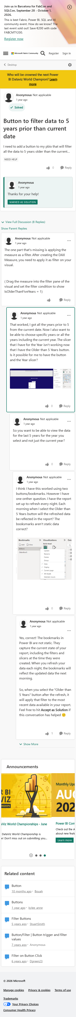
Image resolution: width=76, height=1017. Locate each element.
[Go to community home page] (24, 53)
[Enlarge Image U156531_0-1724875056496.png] (44, 559)
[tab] (36, 855)
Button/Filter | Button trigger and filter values (39, 937)
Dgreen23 (36, 961)
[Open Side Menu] (5, 53)
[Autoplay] (31, 855)
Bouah (39, 891)
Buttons (17, 902)
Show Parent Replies (14, 228)
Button (16, 886)
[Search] (42, 53)
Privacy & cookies (39, 990)
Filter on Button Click (27, 955)
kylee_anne (35, 908)
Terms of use (63, 990)
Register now (13, 38)
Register (54, 53)
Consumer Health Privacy (19, 1010)
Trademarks (10, 998)
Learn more (15, 840)
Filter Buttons (21, 918)
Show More (30, 744)
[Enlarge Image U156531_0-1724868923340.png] (40, 379)
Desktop (12, 64)
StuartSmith (37, 924)
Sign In (66, 53)
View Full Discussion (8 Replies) (25, 222)
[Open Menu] (70, 65)
